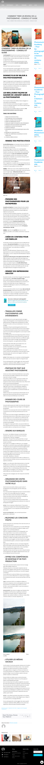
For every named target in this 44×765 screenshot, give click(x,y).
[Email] (30, 716)
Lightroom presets (16, 756)
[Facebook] (20, 715)
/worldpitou (6, 754)
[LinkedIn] (26, 715)
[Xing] (28, 716)
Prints (13, 757)
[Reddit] (24, 715)
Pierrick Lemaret (5, 708)
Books (13, 754)
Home (8, 20)
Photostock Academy (16, 753)
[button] (5, 8)
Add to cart (36, 69)
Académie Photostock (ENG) (39, 132)
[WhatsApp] (28, 715)
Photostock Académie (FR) (39, 162)
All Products (14, 751)
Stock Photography (24, 708)
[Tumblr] (30, 715)
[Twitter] (22, 715)
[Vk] (26, 716)
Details (40, 68)
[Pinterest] (24, 716)
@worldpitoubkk (7, 752)
